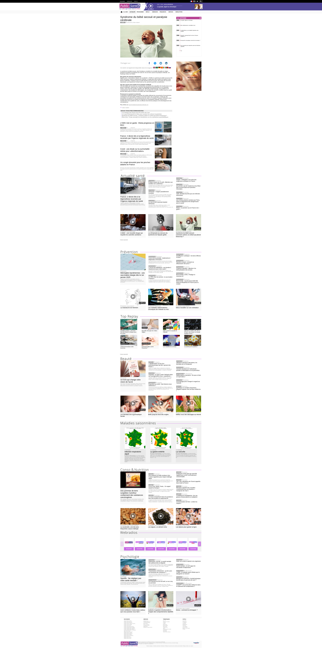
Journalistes (185, 626)
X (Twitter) (184, 622)
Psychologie (165, 625)
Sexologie (165, 630)
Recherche (145, 623)
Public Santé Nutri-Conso (129, 626)
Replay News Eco (127, 636)
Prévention (165, 624)
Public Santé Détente (128, 622)
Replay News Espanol (128, 633)
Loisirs (164, 623)
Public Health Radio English (129, 627)
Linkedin (184, 623)
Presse (184, 629)
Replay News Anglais (128, 632)
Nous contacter (146, 624)
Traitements (165, 627)
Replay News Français (128, 631)
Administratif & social (167, 629)
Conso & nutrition (166, 621)
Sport (164, 628)
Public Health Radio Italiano (129, 629)
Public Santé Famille (128, 624)
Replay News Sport (127, 637)
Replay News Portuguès (128, 635)
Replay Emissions (146, 621)
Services (184, 625)
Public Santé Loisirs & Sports (129, 623)
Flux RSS (184, 620)
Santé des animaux (167, 631)
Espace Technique (186, 628)
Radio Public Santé (127, 620)
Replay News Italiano (128, 634)
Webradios (145, 626)
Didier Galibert (136, 22)
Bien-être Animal (127, 630)
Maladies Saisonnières (147, 627)
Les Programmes (146, 622)
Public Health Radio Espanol (129, 628)
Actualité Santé (146, 625)
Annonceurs (185, 627)
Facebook (184, 621)
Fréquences (145, 620)
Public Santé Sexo (127, 625)
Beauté (164, 620)
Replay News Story (127, 638)
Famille (164, 622)
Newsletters (185, 624)
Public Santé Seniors (128, 621)
